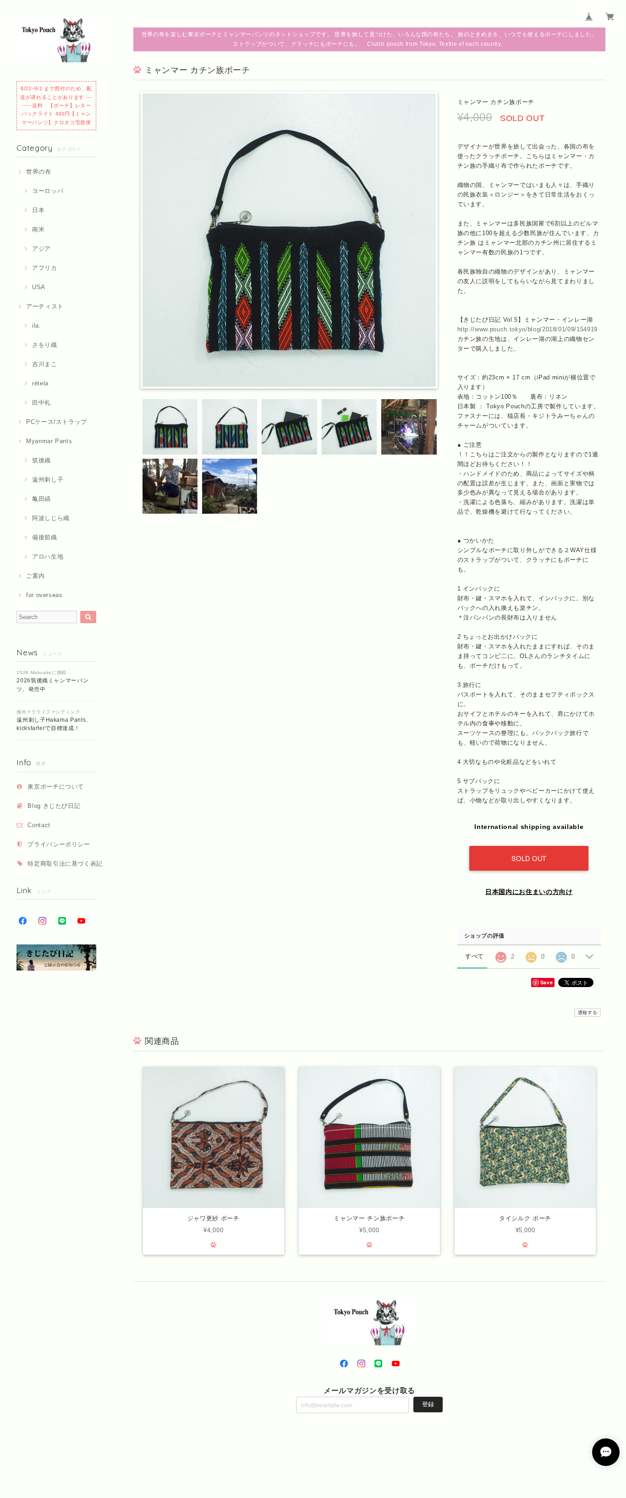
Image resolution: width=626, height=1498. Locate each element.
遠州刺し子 (47, 479)
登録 (428, 1404)
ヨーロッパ (47, 190)
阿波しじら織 (51, 518)
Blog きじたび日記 (53, 805)
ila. (36, 325)
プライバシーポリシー (58, 844)
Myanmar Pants (49, 441)
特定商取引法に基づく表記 (65, 863)
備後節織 (44, 537)
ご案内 (35, 575)
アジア (41, 248)
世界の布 (38, 171)
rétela (40, 383)
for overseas (44, 595)
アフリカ (44, 267)
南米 (38, 229)
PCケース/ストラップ (56, 421)
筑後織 (41, 460)
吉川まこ (44, 364)
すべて (474, 956)
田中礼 (41, 402)
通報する (588, 1012)
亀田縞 (41, 498)
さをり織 (44, 344)
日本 (38, 210)
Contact (38, 825)
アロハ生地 (47, 556)
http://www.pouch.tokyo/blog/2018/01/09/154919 (527, 329)
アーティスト (45, 306)
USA (38, 287)
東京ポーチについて (55, 786)
